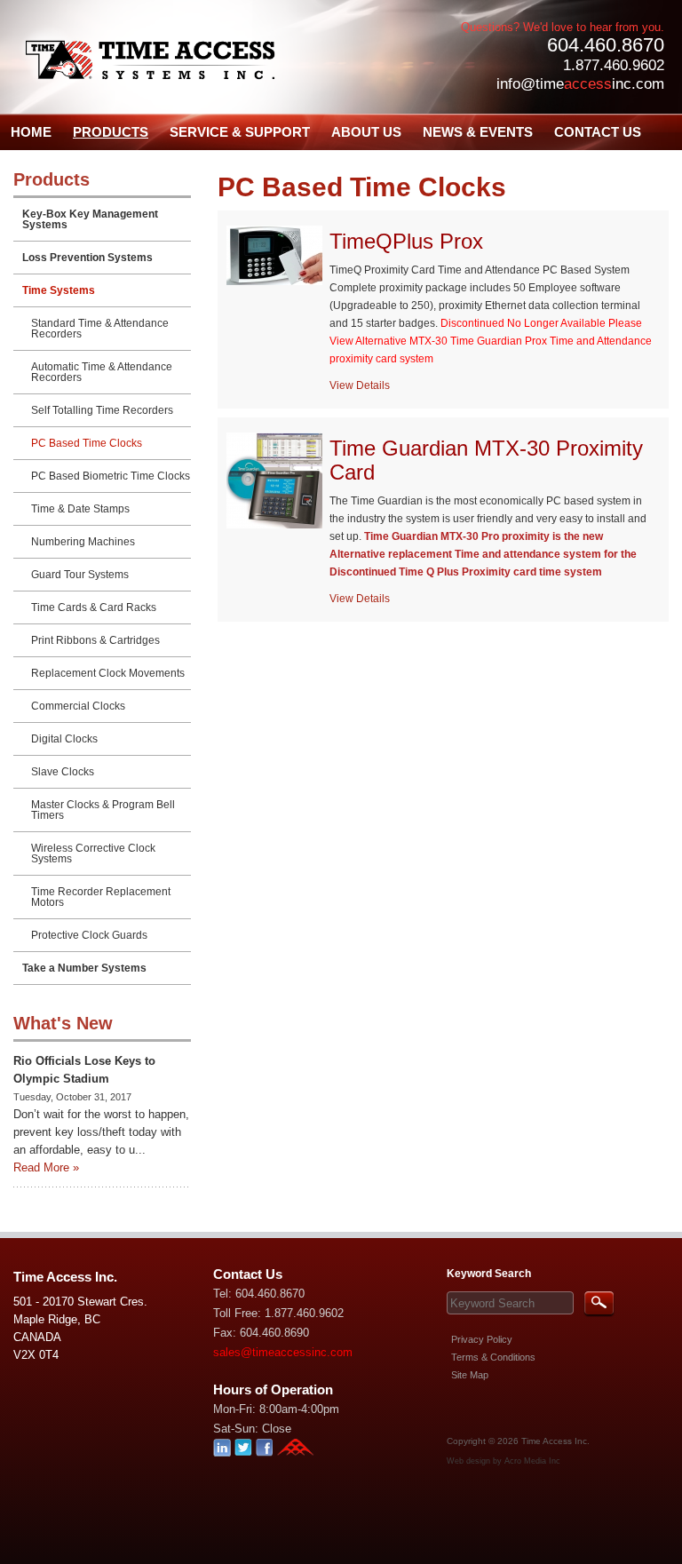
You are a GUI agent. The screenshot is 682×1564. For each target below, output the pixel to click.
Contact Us (247, 1274)
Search (599, 1304)
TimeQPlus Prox (406, 241)
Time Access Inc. (555, 1441)
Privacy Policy (481, 1339)
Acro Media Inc (532, 1461)
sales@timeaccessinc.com (283, 1352)
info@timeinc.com (580, 83)
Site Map (469, 1374)
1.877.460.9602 (613, 65)
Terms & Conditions (493, 1357)
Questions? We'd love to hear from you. (562, 27)
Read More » (46, 1167)
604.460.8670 (605, 45)
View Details (359, 385)
